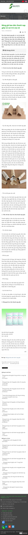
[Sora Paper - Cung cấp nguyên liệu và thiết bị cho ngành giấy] (14, 6)
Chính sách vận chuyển (8, 520)
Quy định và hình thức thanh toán (10, 516)
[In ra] (23, 32)
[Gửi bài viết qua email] (20, 32)
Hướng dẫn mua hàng (7, 514)
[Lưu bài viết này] (25, 32)
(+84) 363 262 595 (10, 1)
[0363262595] (3, 527)
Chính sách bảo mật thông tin (9, 518)
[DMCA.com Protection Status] (23, 533)
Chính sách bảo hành (7, 513)
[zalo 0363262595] (3, 522)
